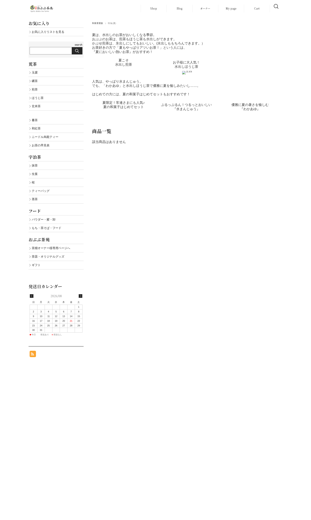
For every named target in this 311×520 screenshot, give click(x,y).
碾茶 (35, 81)
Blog (179, 8)
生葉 (35, 174)
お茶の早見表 (41, 145)
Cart (257, 8)
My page (231, 8)
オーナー (205, 8)
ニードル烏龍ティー (45, 137)
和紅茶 (36, 128)
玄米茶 (36, 106)
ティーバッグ (41, 191)
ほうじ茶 (38, 98)
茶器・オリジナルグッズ (48, 256)
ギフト (36, 265)
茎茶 (35, 199)
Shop (153, 8)
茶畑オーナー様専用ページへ (51, 248)
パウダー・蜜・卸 (43, 219)
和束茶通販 (97, 23)
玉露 (35, 72)
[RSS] (33, 355)
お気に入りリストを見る (48, 31)
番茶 (35, 120)
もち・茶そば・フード (46, 228)
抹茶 (35, 165)
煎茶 (35, 89)
